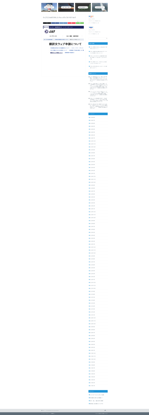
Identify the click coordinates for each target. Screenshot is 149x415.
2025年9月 (92, 149)
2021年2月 (92, 312)
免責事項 (52, 413)
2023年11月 (92, 214)
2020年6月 (92, 335)
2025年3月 (92, 167)
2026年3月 (92, 132)
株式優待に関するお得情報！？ (96, 397)
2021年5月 (92, 303)
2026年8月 (92, 117)
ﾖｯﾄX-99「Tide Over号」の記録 (97, 394)
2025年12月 (92, 141)
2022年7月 (92, 262)
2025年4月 (92, 164)
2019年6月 (92, 371)
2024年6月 (92, 194)
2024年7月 (92, 191)
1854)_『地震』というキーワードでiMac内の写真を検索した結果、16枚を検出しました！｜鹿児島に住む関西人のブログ (98, 87)
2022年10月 (92, 253)
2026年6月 (92, 123)
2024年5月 (92, 197)
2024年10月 (92, 182)
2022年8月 (92, 259)
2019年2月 (92, 382)
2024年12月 (92, 176)
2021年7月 (92, 297)
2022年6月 (92, 264)
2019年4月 (92, 376)
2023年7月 (92, 226)
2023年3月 (92, 238)
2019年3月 (92, 379)
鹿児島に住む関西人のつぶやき (96, 403)
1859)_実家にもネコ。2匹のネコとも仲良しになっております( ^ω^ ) (98, 62)
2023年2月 (92, 241)
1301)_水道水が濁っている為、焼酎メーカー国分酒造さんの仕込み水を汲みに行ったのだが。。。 (98, 84)
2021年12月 (92, 282)
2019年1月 (92, 385)
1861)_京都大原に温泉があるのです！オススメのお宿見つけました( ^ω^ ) (98, 52)
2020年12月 (92, 318)
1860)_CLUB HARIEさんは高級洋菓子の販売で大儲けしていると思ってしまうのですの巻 (98, 57)
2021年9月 (92, 291)
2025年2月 (92, 170)
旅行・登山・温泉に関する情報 (96, 400)
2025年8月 (92, 152)
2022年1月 (92, 279)
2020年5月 (92, 338)
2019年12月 (92, 353)
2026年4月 (92, 129)
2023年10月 (92, 217)
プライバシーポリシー (45, 413)
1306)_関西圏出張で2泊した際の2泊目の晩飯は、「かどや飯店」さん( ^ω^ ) (98, 77)
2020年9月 (92, 326)
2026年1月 (92, 138)
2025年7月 (92, 155)
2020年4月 (92, 341)
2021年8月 (92, 294)
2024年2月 (92, 206)
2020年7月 (92, 332)
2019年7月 (92, 368)
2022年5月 (92, 267)
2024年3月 (92, 203)
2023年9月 (92, 220)
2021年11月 (92, 285)
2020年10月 (92, 323)
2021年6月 (92, 300)
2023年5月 (92, 232)
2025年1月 (92, 173)
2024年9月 (92, 185)
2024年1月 (92, 208)
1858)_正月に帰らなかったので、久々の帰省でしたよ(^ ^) (98, 67)
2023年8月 (92, 223)
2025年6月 (92, 158)
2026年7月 (92, 120)
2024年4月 (92, 200)
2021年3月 (92, 309)
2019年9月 (92, 362)
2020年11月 (92, 320)
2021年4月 (92, 306)
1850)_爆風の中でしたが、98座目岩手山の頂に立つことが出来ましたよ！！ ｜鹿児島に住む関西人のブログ (99, 107)
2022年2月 (92, 276)
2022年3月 (92, 273)
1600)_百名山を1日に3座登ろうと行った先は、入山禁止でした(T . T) (98, 105)
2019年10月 (92, 359)
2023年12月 (92, 211)
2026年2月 (92, 135)
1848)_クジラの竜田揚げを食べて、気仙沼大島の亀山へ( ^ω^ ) (98, 99)
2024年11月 (92, 179)
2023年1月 (92, 244)
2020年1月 (92, 350)
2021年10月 (92, 288)
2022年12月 (92, 247)
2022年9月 (92, 256)
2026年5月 (92, 126)
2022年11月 (92, 250)
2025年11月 (92, 144)
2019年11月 (92, 356)
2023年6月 (92, 229)
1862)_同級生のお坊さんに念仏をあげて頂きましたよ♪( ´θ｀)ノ (98, 47)
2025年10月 (92, 147)
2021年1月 (92, 315)
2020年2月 (92, 347)
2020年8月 (92, 329)
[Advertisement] (63, 66)
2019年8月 (92, 365)
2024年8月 (92, 188)
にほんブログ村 (91, 19)
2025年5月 (92, 161)
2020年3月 (92, 344)
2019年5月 (92, 374)
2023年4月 (92, 235)
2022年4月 (92, 270)
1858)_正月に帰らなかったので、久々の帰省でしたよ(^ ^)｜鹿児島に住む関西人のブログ (99, 80)
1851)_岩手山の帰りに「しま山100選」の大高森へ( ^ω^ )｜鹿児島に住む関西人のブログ (99, 100)
